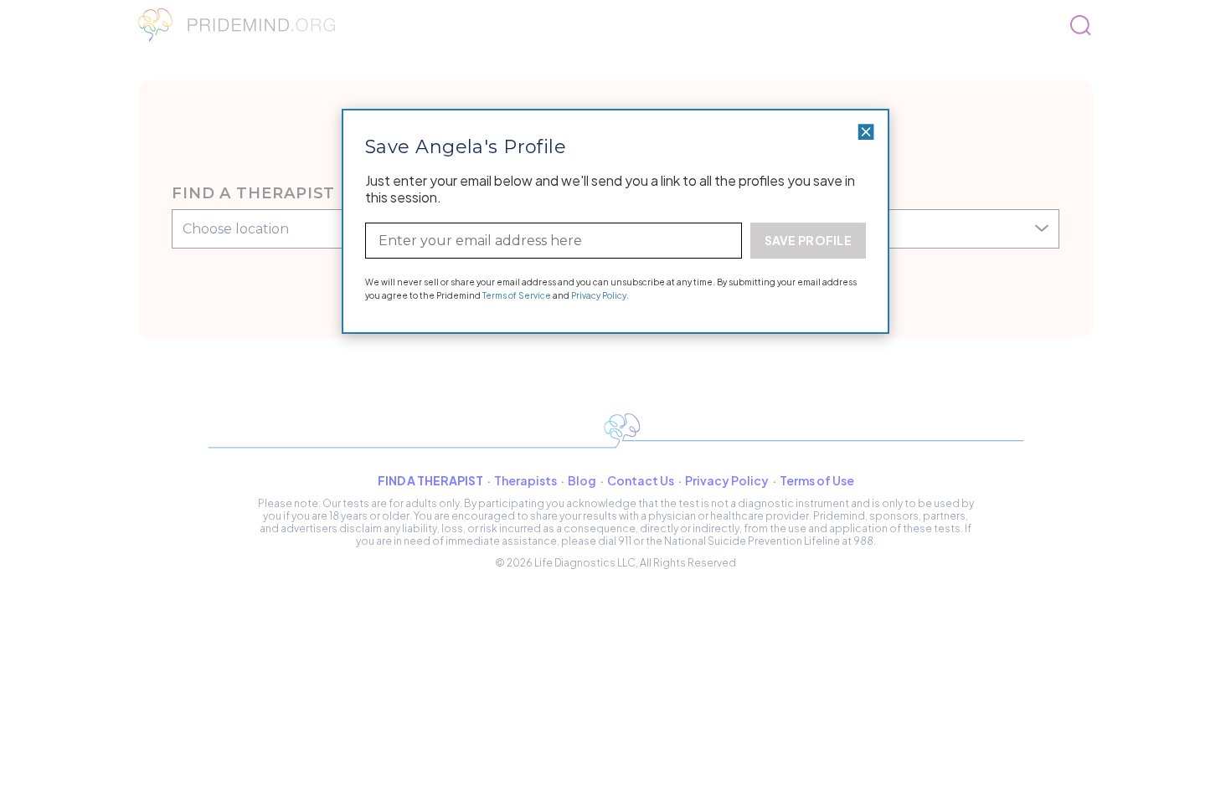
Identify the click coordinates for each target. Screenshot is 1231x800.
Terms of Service (516, 295)
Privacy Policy (598, 295)
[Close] (866, 132)
